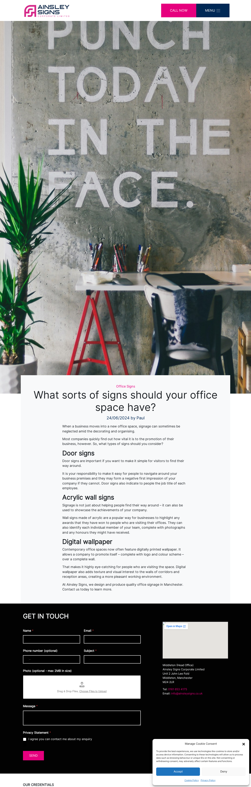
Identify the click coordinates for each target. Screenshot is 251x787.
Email (89, 630)
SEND (33, 755)
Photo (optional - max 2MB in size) (47, 671)
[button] (243, 744)
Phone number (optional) (40, 650)
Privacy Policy (208, 780)
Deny (223, 771)
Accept (178, 771)
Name (28, 630)
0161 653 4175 (177, 689)
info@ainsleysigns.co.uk (186, 693)
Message (30, 706)
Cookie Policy (191, 780)
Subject (90, 650)
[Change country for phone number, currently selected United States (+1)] (27, 659)
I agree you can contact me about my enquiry (60, 739)
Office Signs (125, 386)
